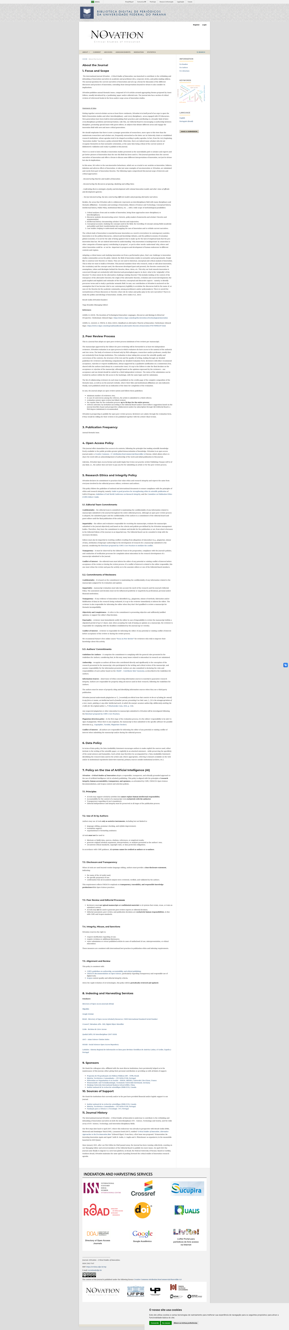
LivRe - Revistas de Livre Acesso (94, 1029)
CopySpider (98, 724)
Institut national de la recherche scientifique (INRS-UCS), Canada (111, 1087)
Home (84, 59)
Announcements (123, 52)
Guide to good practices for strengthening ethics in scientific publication (139, 491)
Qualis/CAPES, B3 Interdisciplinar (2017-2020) (99, 1034)
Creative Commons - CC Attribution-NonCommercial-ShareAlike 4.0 (120, 454)
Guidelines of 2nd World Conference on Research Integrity (118, 494)
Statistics (151, 52)
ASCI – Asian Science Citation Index (95, 1039)
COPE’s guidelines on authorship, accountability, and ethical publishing (114, 971)
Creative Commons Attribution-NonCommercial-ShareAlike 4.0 (158, 1279)
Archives (108, 52)
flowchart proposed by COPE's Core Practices (102, 714)
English (182, 118)
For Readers (183, 64)
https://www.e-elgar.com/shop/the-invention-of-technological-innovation (141, 318)
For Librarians (184, 71)
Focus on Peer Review (125, 639)
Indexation (139, 52)
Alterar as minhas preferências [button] (185, 1323)
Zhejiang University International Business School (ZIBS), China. (111, 1085)
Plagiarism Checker (118, 724)
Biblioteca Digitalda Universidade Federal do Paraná (131, 13)
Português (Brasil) (186, 121)
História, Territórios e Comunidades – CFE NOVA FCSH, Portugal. (111, 1078)
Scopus (89, 978)
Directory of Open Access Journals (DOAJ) (98, 1004)
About (85, 52)
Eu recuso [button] (166, 1323)
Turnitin (107, 724)
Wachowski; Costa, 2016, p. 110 (121, 706)
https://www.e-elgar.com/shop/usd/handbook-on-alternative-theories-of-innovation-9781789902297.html (126, 326)
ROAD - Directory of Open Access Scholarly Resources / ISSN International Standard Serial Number (120, 1019)
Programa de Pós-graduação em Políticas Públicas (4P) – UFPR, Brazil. (113, 1076)
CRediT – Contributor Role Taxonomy (130, 671)
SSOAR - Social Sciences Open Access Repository (100, 1044)
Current (97, 52)
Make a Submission (189, 131)
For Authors (183, 67)
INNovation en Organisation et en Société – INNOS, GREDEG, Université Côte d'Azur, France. (122, 1080)
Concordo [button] (155, 1323)
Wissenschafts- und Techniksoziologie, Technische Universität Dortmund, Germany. (118, 1083)
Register (196, 25)
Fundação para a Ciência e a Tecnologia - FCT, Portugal (108, 1109)
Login (204, 25)
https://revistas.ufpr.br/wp (96, 1267)
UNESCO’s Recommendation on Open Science (104, 973)
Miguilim (85, 1009)
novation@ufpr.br (95, 1270)
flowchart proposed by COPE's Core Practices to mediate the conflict (127, 545)
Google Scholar (88, 1014)
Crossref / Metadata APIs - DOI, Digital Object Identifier (103, 1024)
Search (201, 52)
